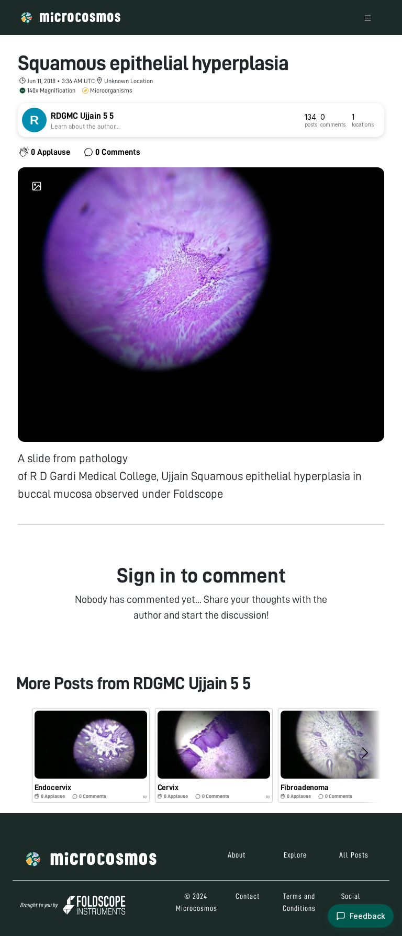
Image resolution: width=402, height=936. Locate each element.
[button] (91, 755)
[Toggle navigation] (367, 17)
